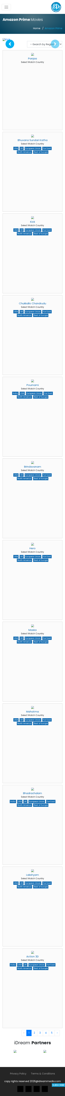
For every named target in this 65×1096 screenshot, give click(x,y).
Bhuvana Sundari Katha (32, 140)
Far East (47, 148)
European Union (33, 148)
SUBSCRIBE (58, 1085)
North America (24, 152)
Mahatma (32, 711)
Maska (32, 630)
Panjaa (32, 58)
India (15, 393)
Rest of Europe (41, 152)
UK (21, 148)
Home (36, 28)
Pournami (33, 385)
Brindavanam (32, 466)
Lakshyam (32, 875)
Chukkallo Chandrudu (32, 303)
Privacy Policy (18, 1073)
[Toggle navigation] (6, 7)
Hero (32, 548)
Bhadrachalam (32, 793)
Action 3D (32, 956)
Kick (32, 222)
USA (16, 148)
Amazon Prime (53, 28)
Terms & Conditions (43, 1073)
